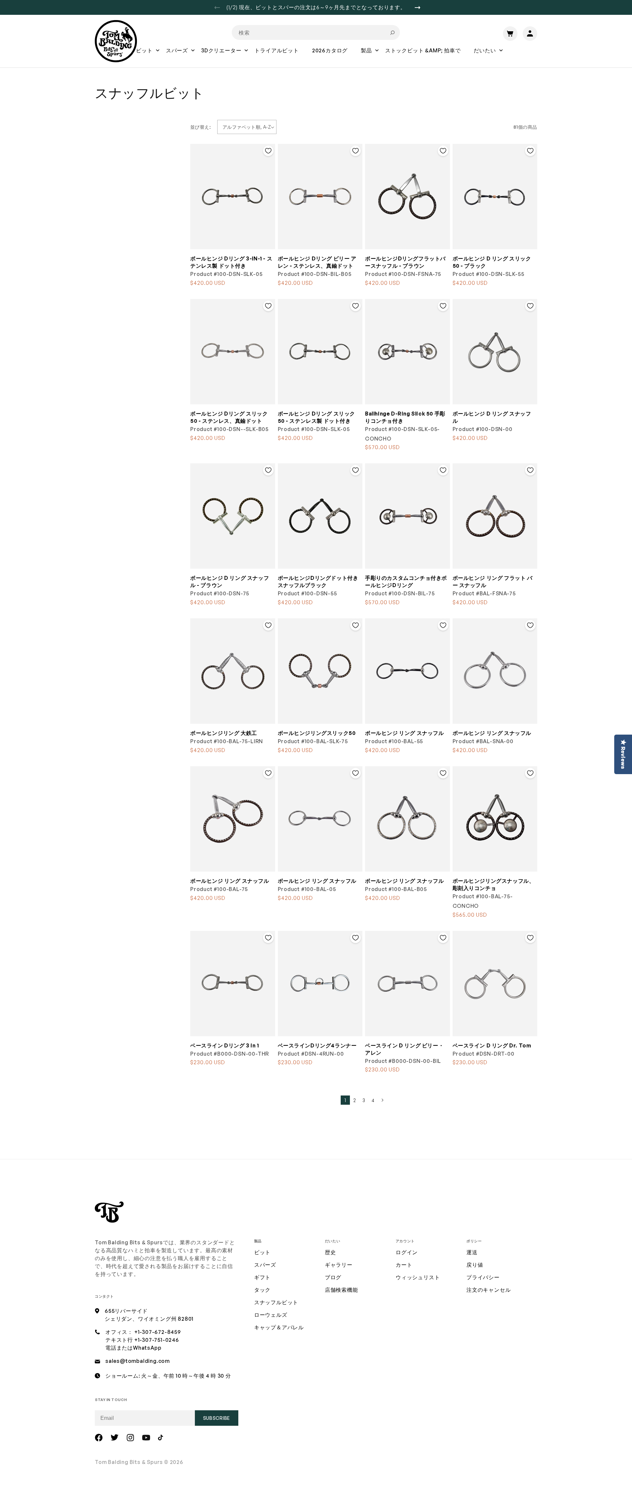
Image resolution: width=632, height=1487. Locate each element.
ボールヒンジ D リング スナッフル (492, 417)
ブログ (333, 1277)
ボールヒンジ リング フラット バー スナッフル (493, 581)
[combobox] (316, 32)
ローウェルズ (270, 1314)
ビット (262, 1252)
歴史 (330, 1252)
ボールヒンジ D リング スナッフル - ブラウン (229, 581)
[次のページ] (382, 1100)
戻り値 (474, 1264)
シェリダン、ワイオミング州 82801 (149, 1318)
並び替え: (200, 127)
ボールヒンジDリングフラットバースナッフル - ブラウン (405, 262)
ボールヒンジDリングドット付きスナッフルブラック (318, 581)
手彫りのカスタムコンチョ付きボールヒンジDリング (406, 581)
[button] (144, 55)
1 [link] (345, 1100)
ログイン (407, 1252)
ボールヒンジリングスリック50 (317, 733)
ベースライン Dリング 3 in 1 (224, 1045)
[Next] (420, 7)
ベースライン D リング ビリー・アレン (404, 1049)
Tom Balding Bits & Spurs (129, 1462)
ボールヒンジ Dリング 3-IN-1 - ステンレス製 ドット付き (231, 262)
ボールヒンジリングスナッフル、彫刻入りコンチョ (494, 884)
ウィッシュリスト (418, 1277)
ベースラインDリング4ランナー (317, 1045)
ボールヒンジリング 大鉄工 (223, 733)
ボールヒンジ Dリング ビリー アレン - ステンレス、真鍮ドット (317, 262)
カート (404, 1264)
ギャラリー (339, 1264)
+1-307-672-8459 (157, 1332)
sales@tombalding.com (137, 1361)
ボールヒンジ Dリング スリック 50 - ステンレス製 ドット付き (317, 417)
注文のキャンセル (488, 1289)
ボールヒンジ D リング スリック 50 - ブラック (492, 262)
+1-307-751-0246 (156, 1340)
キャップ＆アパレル (279, 1327)
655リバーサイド (126, 1311)
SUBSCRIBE (216, 1418)
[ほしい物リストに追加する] (268, 151)
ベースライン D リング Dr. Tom (492, 1045)
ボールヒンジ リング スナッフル (404, 733)
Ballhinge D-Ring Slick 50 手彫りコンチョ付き (405, 417)
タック (262, 1289)
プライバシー (483, 1277)
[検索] (392, 32)
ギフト (262, 1277)
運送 (472, 1252)
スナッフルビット (276, 1302)
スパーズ (265, 1264)
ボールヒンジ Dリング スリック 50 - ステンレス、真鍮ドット (229, 417)
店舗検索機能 (341, 1289)
